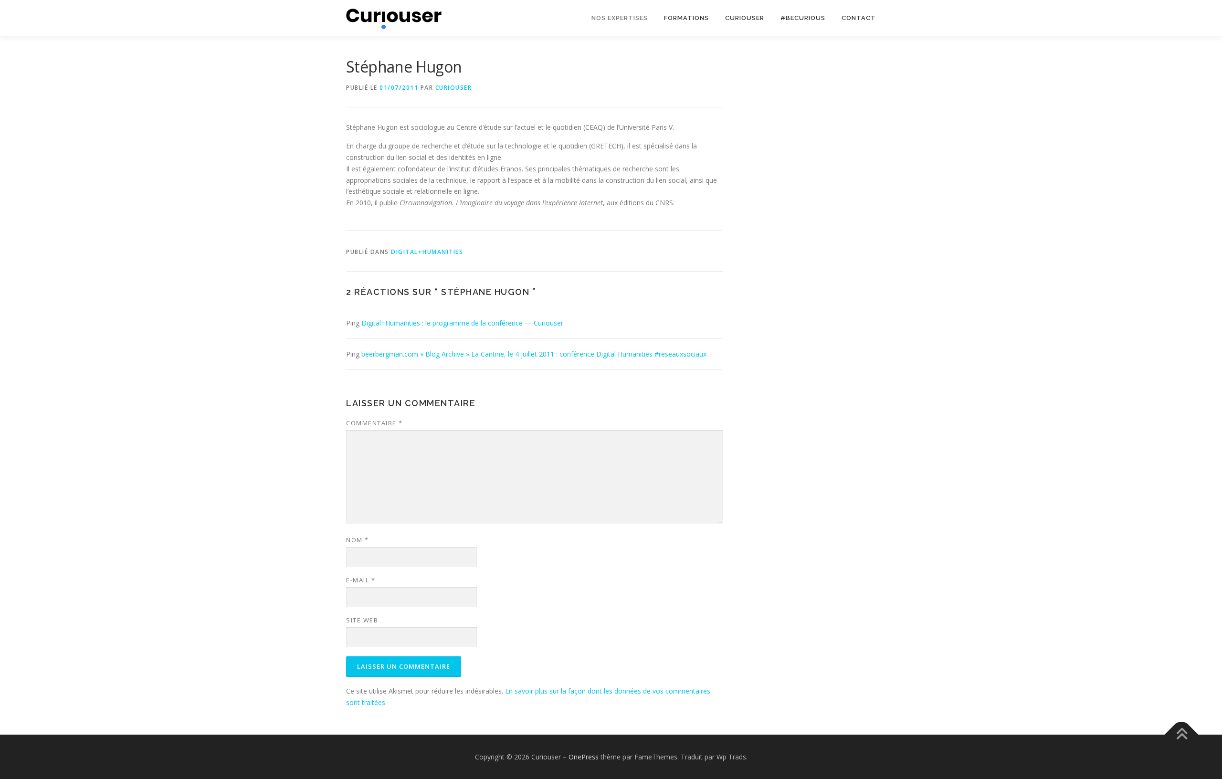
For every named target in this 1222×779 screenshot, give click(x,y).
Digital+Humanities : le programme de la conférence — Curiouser (462, 322)
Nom (357, 540)
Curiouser (744, 17)
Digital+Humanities (427, 252)
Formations (686, 17)
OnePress (584, 756)
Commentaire (374, 423)
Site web (362, 620)
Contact (859, 17)
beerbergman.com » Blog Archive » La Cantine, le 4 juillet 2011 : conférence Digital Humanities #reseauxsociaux (533, 353)
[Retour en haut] (1182, 734)
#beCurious (802, 17)
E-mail (360, 580)
